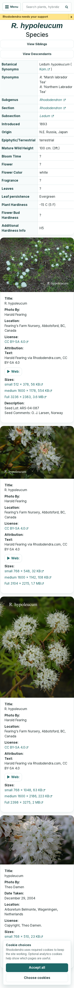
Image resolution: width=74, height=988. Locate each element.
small (22, 384)
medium (27, 391)
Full (24, 397)
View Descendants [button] (37, 54)
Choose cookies (37, 978)
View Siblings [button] (37, 44)
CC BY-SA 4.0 (15, 342)
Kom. (43, 69)
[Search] (66, 6)
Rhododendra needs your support (25, 16)
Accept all (37, 967)
